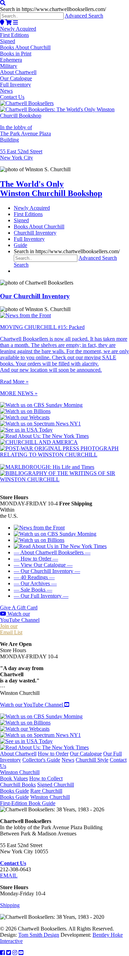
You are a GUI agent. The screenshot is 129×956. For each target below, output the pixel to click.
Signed (7, 41)
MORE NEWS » (18, 393)
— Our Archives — (35, 583)
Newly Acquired (18, 29)
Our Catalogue (16, 78)
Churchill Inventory (35, 233)
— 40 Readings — (34, 577)
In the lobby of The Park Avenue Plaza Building (25, 133)
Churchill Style (92, 760)
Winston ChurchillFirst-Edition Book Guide (35, 800)
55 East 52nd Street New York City (21, 154)
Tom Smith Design (38, 935)
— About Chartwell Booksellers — (52, 552)
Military (8, 66)
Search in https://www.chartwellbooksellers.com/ (53, 9)
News (6, 91)
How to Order (53, 754)
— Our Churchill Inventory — (47, 571)
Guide (20, 245)
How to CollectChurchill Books (31, 781)
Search (21, 265)
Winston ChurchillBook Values (20, 775)
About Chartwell (18, 72)
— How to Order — (36, 559)
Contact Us (12, 97)
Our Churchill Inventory (35, 296)
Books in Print (15, 53)
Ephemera (11, 60)
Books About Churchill (25, 47)
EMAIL (9, 875)
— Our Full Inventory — (41, 596)
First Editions (14, 35)
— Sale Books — (33, 590)
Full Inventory (15, 85)
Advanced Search (84, 16)
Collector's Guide (41, 760)
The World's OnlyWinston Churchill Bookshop (51, 188)
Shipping (10, 905)
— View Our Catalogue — (43, 565)
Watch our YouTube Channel (20, 617)
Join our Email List (11, 629)
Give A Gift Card (18, 607)
